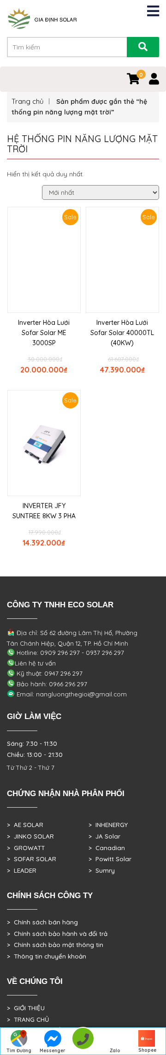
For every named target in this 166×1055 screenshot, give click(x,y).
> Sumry (102, 870)
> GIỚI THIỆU (26, 1008)
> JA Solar (104, 836)
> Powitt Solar (110, 859)
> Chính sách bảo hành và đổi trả (57, 933)
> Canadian (107, 847)
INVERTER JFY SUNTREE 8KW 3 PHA (44, 511)
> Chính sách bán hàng (42, 922)
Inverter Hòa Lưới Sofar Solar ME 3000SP (44, 332)
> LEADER (21, 870)
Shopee (147, 1050)
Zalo (115, 1051)
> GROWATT (26, 847)
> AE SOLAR (25, 824)
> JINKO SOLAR (30, 836)
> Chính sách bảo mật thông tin (55, 944)
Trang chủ (28, 101)
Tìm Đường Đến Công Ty (19, 1051)
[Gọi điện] (83, 1041)
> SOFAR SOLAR (31, 859)
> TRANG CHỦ (28, 1019)
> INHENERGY (108, 824)
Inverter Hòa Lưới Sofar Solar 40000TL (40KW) (122, 332)
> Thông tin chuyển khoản (46, 956)
